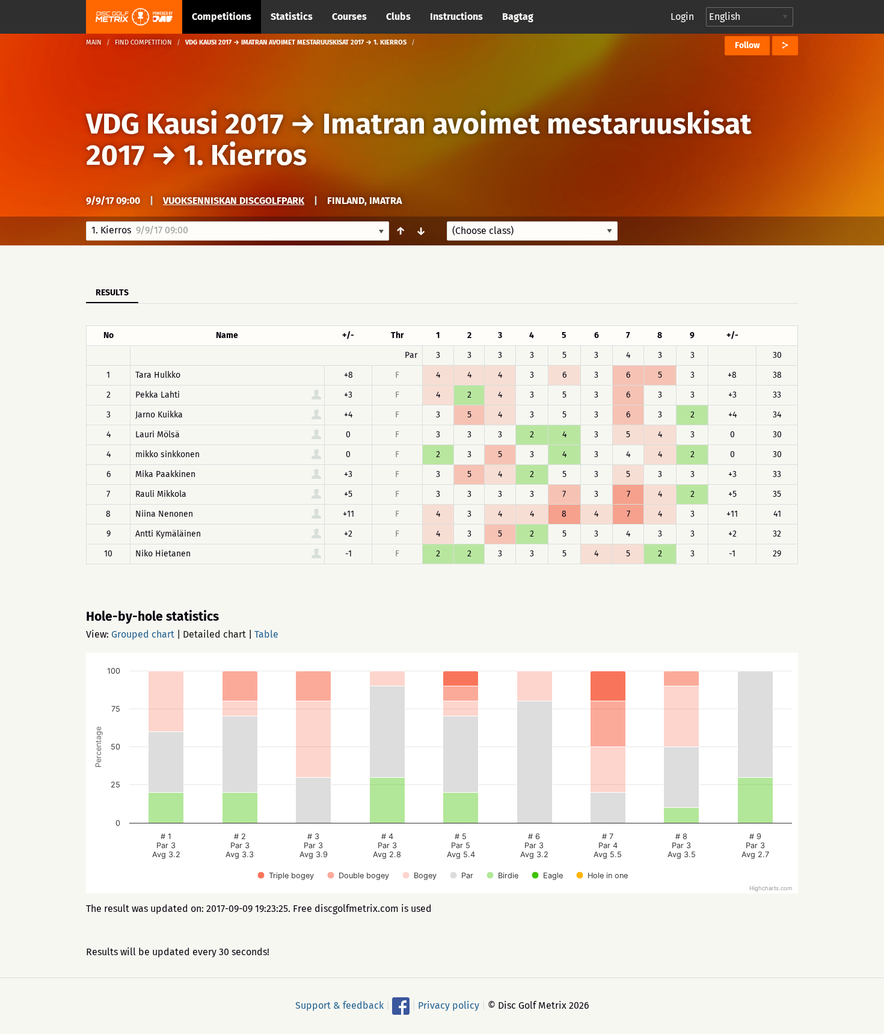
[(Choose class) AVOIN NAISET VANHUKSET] (532, 231)
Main (94, 42)
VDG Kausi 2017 (184, 123)
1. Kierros (245, 155)
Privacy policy (448, 1005)
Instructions (456, 16)
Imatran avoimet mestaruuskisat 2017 (419, 139)
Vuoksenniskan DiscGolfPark (233, 200)
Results (112, 293)
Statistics (292, 16)
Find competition (143, 42)
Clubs (398, 16)
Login (682, 16)
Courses (349, 16)
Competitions (221, 16)
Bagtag (517, 16)
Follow (747, 45)
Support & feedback (339, 1005)
